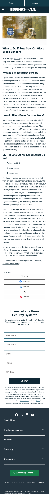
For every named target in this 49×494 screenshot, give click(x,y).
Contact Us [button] (9, 459)
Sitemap (41, 482)
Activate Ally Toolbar (24, 473)
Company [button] (8, 449)
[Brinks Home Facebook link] (17, 414)
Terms (38, 401)
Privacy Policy (24, 401)
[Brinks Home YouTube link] (32, 414)
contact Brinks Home (11, 264)
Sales (11, 3)
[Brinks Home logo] (24, 9)
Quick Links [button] (9, 420)
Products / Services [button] (13, 430)
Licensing (31, 482)
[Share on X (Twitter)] (24, 292)
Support (35, 3)
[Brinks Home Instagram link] (27, 414)
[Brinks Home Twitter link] (22, 414)
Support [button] (8, 439)
